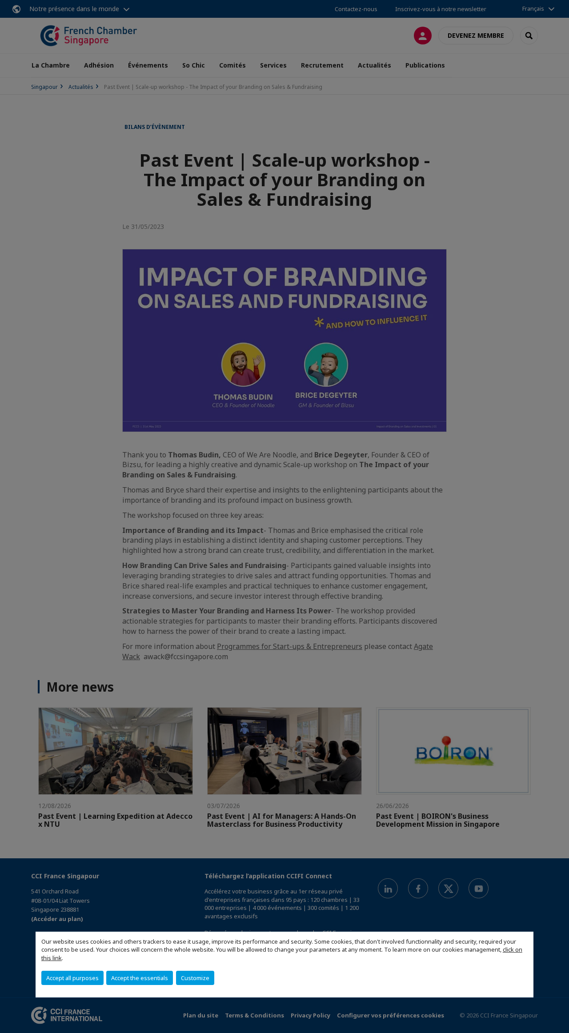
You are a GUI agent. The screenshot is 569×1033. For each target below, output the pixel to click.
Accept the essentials (139, 978)
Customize (195, 978)
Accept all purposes (72, 978)
